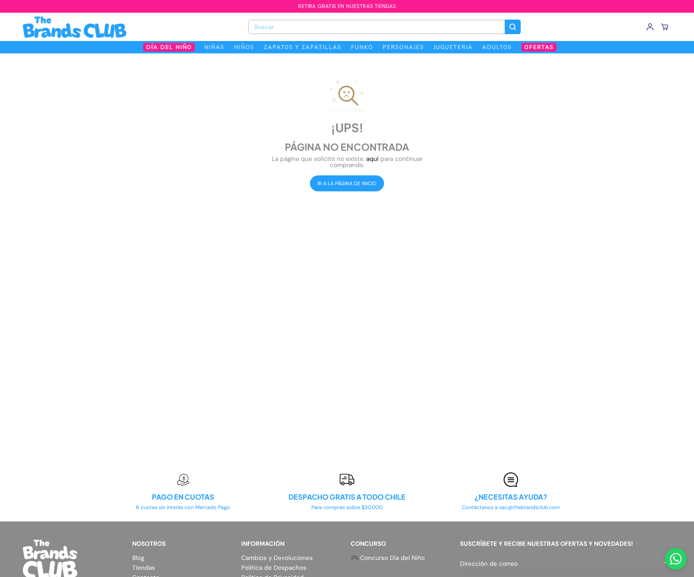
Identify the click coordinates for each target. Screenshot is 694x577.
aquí (372, 159)
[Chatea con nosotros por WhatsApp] (676, 559)
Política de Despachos (273, 568)
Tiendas (143, 568)
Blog (138, 558)
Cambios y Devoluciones (277, 558)
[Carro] (664, 26)
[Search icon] (513, 27)
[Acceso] (650, 26)
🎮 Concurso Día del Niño (388, 558)
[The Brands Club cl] (74, 26)
